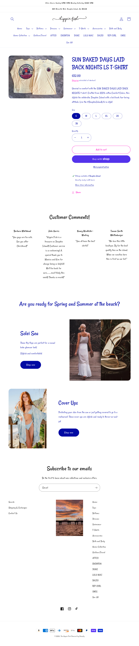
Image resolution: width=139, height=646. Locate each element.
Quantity (75, 131)
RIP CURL (96, 585)
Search (12, 502)
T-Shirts (95, 530)
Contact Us (13, 513)
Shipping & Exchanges (18, 507)
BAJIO (95, 580)
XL (106, 115)
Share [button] (78, 192)
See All (95, 597)
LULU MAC (97, 574)
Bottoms (95, 513)
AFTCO (95, 557)
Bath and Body (98, 541)
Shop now (30, 364)
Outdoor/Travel (98, 552)
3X (76, 123)
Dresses (95, 518)
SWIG (94, 591)
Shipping (75, 80)
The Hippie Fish (66, 636)
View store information (84, 185)
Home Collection (99, 546)
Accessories (97, 535)
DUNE (95, 569)
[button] (12, 19)
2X (117, 115)
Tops (94, 507)
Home (94, 502)
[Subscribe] (96, 488)
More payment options (101, 167)
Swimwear (96, 524)
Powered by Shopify (78, 636)
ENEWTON (97, 563)
